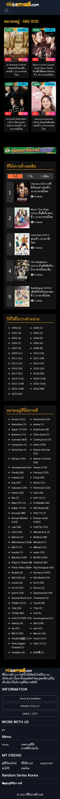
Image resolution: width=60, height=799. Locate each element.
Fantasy (37, 472)
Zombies (16, 652)
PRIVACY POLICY (30, 706)
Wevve (37, 633)
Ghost (36, 482)
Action (15, 419)
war (35, 628)
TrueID (37, 603)
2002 (36, 332)
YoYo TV (37, 643)
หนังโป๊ (5, 768)
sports (15, 592)
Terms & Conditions (30, 698)
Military (37, 547)
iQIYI (36, 497)
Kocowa (16, 513)
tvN (35, 613)
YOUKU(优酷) (19, 638)
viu (13, 628)
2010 (36, 353)
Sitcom (37, 587)
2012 (36, 358)
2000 (36, 327)
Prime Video (18, 567)
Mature (16, 537)
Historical (38, 487)
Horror (15, 492)
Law (14, 526)
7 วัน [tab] (30, 176)
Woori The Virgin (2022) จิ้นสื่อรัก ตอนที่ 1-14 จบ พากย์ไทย (42, 213)
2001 (14, 332)
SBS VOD (16, 577)
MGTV (15, 547)
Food (36, 477)
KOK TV (37, 513)
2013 (14, 363)
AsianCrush (39, 429)
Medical (37, 537)
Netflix (37, 557)
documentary (19, 467)
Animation (17, 424)
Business (16, 434)
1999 (14, 327)
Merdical (38, 542)
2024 (36, 388)
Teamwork (39, 597)
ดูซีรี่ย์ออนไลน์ (9, 763)
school (15, 582)
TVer (36, 608)
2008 (36, 348)
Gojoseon (17, 487)
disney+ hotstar (42, 458)
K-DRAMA (38, 502)
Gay (14, 482)
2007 (14, 348)
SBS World (38, 577)
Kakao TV (17, 507)
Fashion (16, 477)
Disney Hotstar (41, 449)
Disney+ (16, 458)
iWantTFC (17, 502)
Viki (35, 623)
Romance (38, 572)
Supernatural (40, 592)
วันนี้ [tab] (15, 176)
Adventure (39, 419)
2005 (14, 343)
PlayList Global (20, 562)
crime (36, 444)
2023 (14, 388)
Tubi (14, 608)
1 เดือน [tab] (45, 176)
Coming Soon (40, 439)
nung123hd (46, 763)
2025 (14, 393)
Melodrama (18, 542)
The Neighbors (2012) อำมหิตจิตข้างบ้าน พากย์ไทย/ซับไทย (42, 265)
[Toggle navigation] (6, 10)
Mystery (16, 557)
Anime (36, 424)
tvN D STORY (19, 618)
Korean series (40, 518)
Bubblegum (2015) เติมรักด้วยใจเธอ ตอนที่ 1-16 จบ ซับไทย (42, 291)
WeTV (15, 633)
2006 (36, 343)
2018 (36, 373)
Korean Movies (20, 518)
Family (15, 472)
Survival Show (19, 597)
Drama (36, 467)
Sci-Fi (36, 582)
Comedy (16, 439)
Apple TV (17, 429)
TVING (15, 613)
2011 (14, 358)
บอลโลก (25, 768)
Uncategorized (41, 618)
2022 (36, 383)
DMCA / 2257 (30, 713)
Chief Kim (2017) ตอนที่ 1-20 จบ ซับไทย (40, 238)
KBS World (39, 507)
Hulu (35, 492)
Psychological (40, 567)
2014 (36, 363)
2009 (14, 353)
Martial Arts (39, 532)
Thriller (15, 603)
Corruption (17, 444)
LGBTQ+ (38, 526)
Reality (15, 572)
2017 (14, 373)
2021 (14, 383)
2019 (14, 378)
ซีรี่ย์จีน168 (27, 763)
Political (37, 562)
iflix (13, 497)
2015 (14, 368)
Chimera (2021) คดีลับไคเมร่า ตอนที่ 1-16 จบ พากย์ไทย (41, 187)
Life (14, 532)
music (36, 552)
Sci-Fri (15, 587)
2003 (14, 338)
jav (3, 729)
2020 (36, 378)
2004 (36, 338)
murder (15, 552)
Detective (17, 449)
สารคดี (36, 652)
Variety (15, 623)
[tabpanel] (30, 243)
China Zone (39, 434)
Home (5, 744)
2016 (36, 368)
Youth (36, 638)
